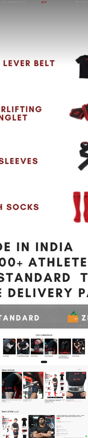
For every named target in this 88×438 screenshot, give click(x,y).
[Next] (83, 348)
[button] (81, 2)
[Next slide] (85, 164)
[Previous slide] (2, 164)
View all (79, 369)
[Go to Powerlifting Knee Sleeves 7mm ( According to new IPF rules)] (12, 385)
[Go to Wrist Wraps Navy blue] (33, 385)
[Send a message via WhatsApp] (86, 436)
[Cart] (85, 2)
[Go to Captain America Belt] (76, 385)
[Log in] (83, 2)
